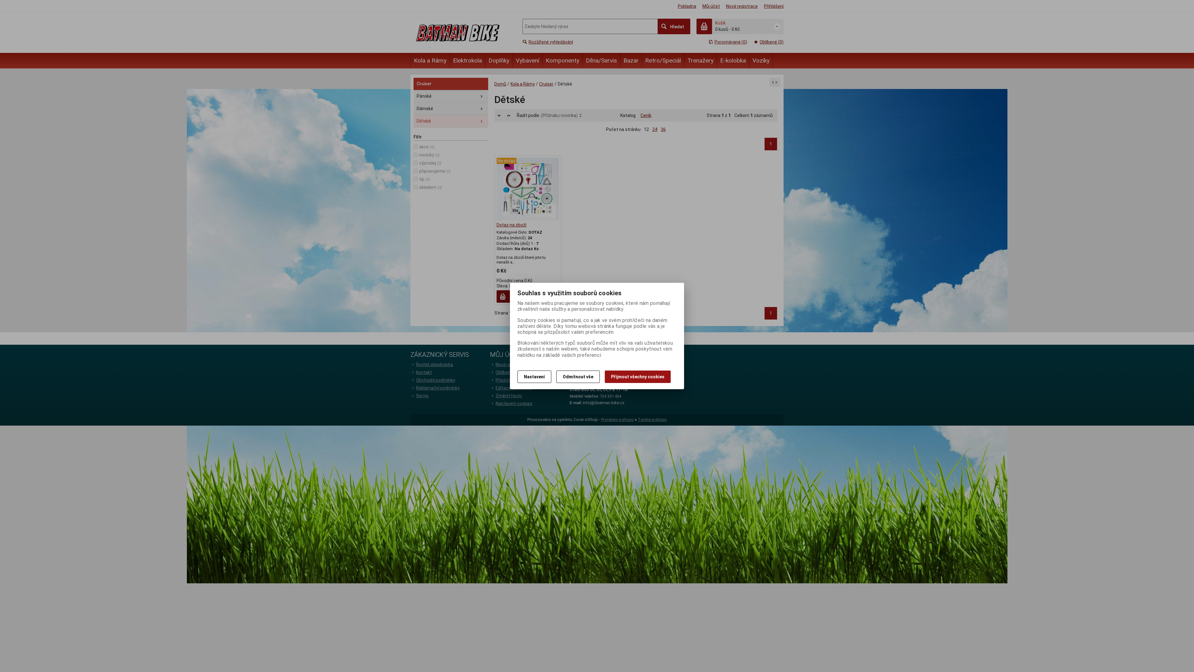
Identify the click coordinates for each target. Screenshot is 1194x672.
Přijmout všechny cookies (637, 376)
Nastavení (534, 376)
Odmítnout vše (578, 376)
